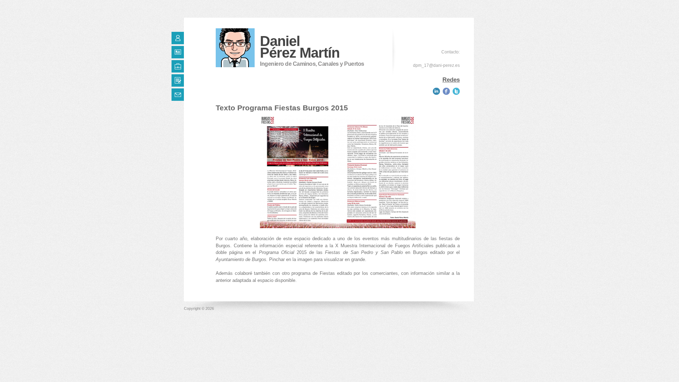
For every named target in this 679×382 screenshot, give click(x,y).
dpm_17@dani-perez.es (436, 65)
